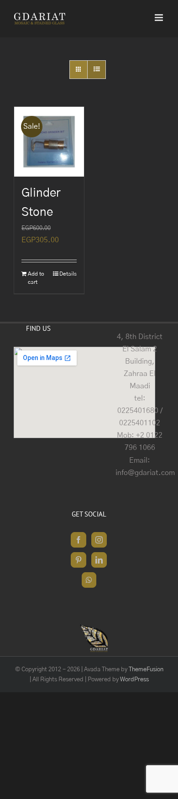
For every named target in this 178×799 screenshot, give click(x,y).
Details (68, 274)
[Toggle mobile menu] (159, 17)
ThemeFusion (146, 670)
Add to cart (36, 278)
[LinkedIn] (99, 560)
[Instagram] (99, 540)
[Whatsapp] (89, 580)
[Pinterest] (78, 560)
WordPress (134, 680)
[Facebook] (78, 540)
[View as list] (96, 69)
